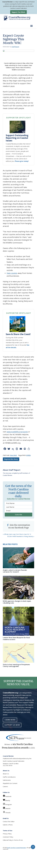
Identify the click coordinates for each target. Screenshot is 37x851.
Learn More (9, 720)
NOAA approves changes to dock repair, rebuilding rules (17, 602)
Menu (32, 25)
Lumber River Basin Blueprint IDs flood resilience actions (16, 638)
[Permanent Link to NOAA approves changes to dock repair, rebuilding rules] (18, 587)
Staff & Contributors (9, 777)
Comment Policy (8, 837)
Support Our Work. (18, 12)
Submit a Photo (8, 825)
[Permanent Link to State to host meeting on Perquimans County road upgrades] (18, 653)
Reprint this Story (11, 459)
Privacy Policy (7, 834)
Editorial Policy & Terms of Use (13, 840)
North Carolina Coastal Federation (13, 761)
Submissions (7, 780)
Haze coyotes (12, 273)
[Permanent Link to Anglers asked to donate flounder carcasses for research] (18, 557)
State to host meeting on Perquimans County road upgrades (16, 665)
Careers (5, 786)
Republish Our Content (10, 783)
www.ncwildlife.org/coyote (17, 432)
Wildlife (28, 455)
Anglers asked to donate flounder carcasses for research (15, 571)
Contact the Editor (9, 821)
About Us (6, 774)
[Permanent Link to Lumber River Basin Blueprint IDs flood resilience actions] (18, 621)
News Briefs (13, 455)
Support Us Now (12, 725)
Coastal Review (7, 2)
